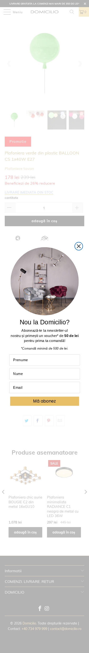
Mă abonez (44, 401)
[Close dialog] (79, 246)
